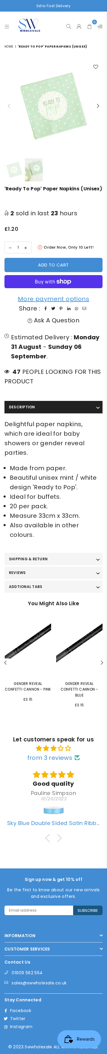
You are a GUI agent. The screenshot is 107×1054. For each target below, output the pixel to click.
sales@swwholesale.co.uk (39, 983)
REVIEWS (17, 572)
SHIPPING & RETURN (28, 558)
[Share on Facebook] (45, 308)
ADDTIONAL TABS (25, 586)
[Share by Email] (84, 308)
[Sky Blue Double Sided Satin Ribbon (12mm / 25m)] (53, 811)
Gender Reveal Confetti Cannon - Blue (79, 689)
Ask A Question (55, 320)
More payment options (53, 299)
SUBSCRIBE (88, 910)
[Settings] (99, 25)
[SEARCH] (69, 25)
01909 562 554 (27, 973)
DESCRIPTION (22, 407)
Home (8, 46)
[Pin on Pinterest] (61, 308)
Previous (8, 106)
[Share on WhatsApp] (76, 308)
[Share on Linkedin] (69, 308)
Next (98, 106)
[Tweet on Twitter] (53, 308)
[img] (53, 748)
